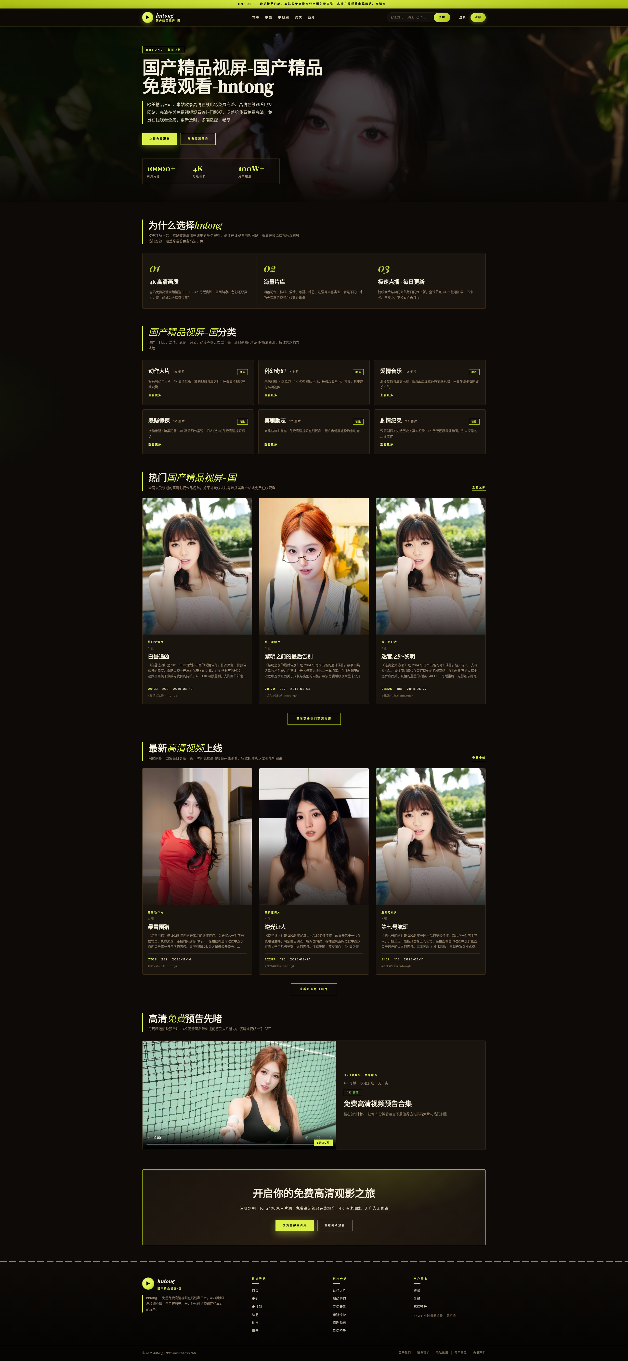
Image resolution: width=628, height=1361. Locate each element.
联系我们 (423, 1352)
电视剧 (283, 17)
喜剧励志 (339, 1322)
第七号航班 (394, 926)
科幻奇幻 (339, 1298)
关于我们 (405, 1352)
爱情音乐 (339, 1307)
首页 (256, 17)
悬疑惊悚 (339, 1315)
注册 (478, 17)
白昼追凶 (158, 656)
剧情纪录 (339, 1331)
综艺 (298, 17)
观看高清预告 (198, 138)
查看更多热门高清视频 (314, 718)
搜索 (442, 17)
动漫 (311, 17)
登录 (462, 17)
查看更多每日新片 (314, 989)
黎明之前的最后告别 (289, 656)
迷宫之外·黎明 (398, 656)
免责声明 (479, 1352)
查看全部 (479, 487)
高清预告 (420, 1307)
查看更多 (155, 395)
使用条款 (461, 1352)
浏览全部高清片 (295, 1225)
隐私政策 (442, 1352)
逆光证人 (275, 926)
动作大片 (339, 1290)
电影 (269, 17)
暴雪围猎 (158, 926)
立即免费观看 (159, 138)
